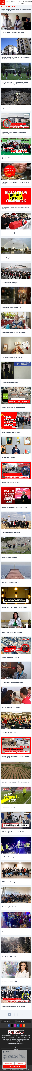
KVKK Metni (20, 1063)
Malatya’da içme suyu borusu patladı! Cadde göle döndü (17, 2)
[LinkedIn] (18, 1025)
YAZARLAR (21, 1021)
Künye (16, 1047)
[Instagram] (15, 1025)
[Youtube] (21, 1025)
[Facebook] (9, 1025)
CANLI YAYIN (7, 1021)
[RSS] (24, 1025)
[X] (12, 1025)
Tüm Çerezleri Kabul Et (14, 1066)
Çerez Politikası (8, 1063)
